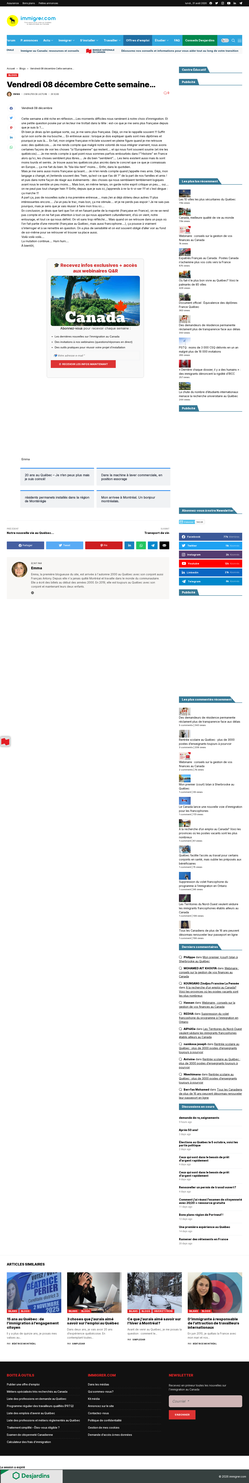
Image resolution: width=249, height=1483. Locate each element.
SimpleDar (78, 1343)
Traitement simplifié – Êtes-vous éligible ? (33, 1427)
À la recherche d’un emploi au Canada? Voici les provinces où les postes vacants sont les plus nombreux (210, 833)
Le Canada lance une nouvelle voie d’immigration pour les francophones (210, 808)
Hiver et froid (163, 1311)
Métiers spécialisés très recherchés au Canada (37, 1391)
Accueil (11, 68)
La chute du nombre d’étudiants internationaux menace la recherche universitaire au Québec (208, 394)
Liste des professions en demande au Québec (36, 1398)
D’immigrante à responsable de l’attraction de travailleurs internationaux (213, 1323)
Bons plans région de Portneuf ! (201, 1214)
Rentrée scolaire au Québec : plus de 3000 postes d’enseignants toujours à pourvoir (207, 741)
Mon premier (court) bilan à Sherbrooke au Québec (206, 786)
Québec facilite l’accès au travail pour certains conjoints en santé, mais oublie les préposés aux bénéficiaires (210, 859)
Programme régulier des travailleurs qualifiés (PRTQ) (40, 1406)
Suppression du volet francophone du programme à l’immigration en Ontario (203, 883)
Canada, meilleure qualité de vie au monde (206, 217)
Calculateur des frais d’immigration (29, 1442)
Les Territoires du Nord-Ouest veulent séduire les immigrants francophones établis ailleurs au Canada (208, 908)
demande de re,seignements (199, 1117)
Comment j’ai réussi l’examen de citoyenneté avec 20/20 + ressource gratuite (210, 1201)
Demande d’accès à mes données (110, 1434)
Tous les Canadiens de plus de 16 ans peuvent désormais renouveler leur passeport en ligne (209, 932)
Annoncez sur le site (101, 1406)
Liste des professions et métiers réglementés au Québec (43, 1420)
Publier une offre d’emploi (23, 1384)
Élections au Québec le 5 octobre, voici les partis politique (208, 1144)
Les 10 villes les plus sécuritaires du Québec (207, 199)
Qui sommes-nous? (100, 1391)
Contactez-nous (98, 1413)
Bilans (12, 1311)
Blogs (22, 68)
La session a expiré (12, 1467)
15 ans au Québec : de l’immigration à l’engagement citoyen (33, 1323)
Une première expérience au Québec (204, 1227)
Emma (16, 94)
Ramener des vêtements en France (203, 1239)
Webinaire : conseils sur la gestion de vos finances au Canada (205, 238)
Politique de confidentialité (105, 1420)
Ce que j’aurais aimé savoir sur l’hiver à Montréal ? (154, 1321)
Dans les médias (98, 1384)
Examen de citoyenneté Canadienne (30, 1434)
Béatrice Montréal (24, 1343)
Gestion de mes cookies (103, 1427)
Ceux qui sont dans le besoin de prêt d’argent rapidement (204, 1159)
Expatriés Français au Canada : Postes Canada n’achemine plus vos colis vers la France (208, 260)
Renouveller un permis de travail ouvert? (207, 1187)
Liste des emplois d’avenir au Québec (31, 1413)
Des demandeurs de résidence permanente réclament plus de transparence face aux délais (209, 327)
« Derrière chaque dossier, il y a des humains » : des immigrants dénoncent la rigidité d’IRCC (209, 371)
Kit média (94, 1398)
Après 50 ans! (188, 1130)
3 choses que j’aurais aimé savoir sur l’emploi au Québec (93, 1321)
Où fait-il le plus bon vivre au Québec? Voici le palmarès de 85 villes (208, 282)
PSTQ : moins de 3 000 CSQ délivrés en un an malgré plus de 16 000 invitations (208, 349)
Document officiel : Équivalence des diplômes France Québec (208, 304)
